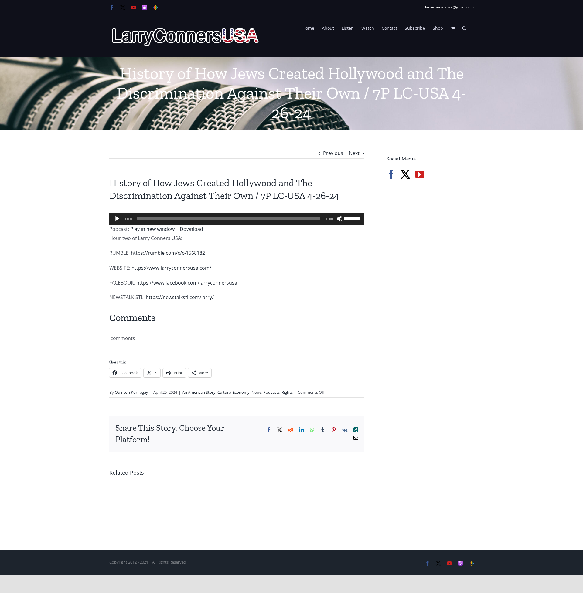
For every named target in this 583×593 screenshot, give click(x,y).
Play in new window (152, 229)
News (256, 392)
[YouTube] (419, 174)
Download (191, 229)
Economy (241, 392)
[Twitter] (405, 174)
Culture (224, 392)
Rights (287, 392)
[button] (464, 27)
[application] (236, 219)
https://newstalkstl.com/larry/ (180, 297)
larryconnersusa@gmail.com (449, 7)
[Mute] (339, 219)
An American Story (199, 392)
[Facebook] (391, 174)
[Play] (117, 219)
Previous (333, 153)
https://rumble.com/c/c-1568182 (168, 253)
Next (354, 153)
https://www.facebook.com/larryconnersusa (186, 282)
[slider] (352, 218)
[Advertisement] (431, 288)
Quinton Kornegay (131, 392)
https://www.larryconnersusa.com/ (171, 267)
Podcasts (271, 392)
